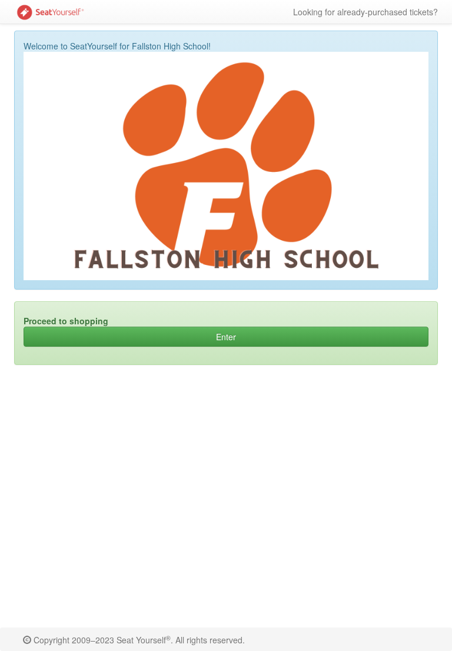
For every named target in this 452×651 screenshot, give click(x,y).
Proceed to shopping (66, 321)
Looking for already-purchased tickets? (365, 12)
